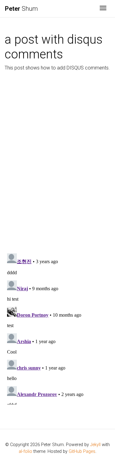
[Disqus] (57, 161)
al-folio (25, 451)
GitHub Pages (82, 451)
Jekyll (95, 444)
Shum (21, 8)
